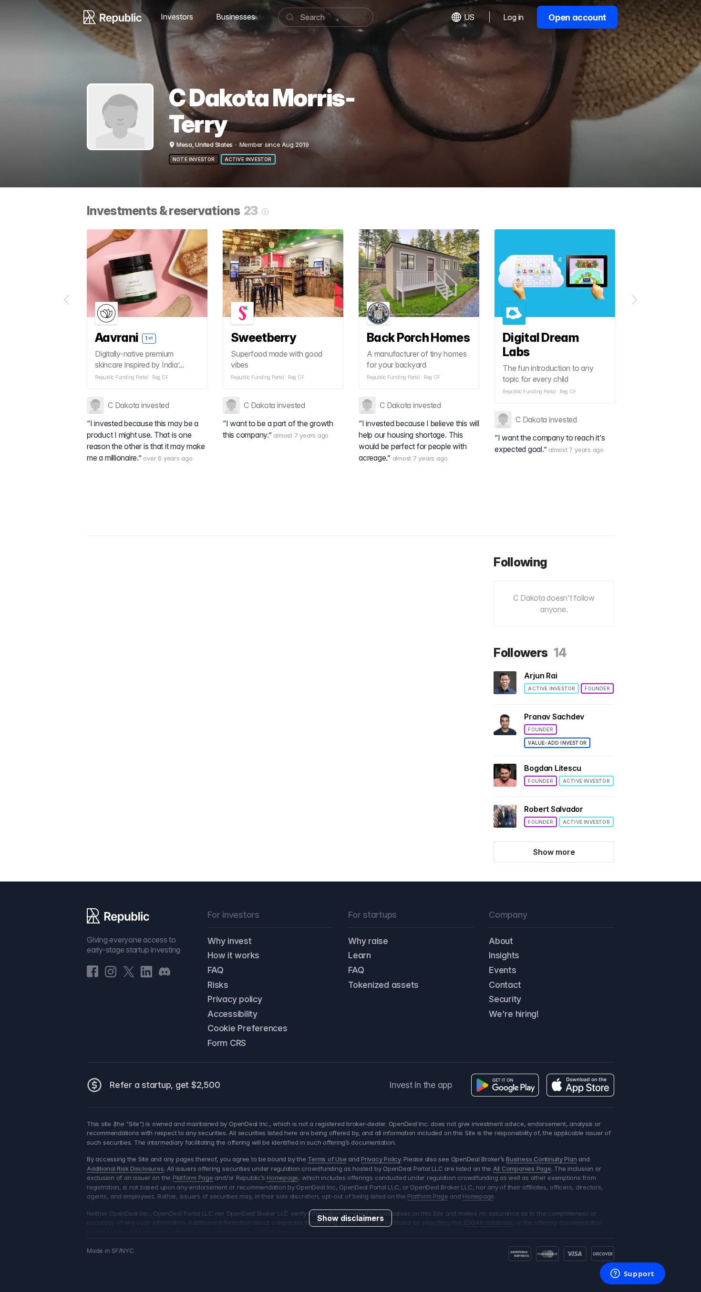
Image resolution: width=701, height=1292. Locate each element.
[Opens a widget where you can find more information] (632, 1274)
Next (634, 300)
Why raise (368, 941)
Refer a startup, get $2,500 (165, 1085)
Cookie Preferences (247, 1028)
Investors (177, 16)
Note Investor (194, 159)
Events (502, 970)
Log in (513, 17)
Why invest (229, 941)
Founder (597, 688)
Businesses (235, 16)
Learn (359, 955)
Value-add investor (557, 743)
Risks (217, 985)
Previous (66, 300)
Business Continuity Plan (541, 1159)
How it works (233, 955)
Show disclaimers (350, 1218)
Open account (577, 17)
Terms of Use (327, 1159)
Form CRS (226, 1043)
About (501, 941)
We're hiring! (514, 1014)
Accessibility (232, 1014)
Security (505, 999)
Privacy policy (234, 999)
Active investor (248, 159)
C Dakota (123, 405)
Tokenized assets (383, 985)
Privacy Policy (381, 1159)
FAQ (215, 970)
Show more (554, 852)
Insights (504, 955)
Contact (505, 985)
